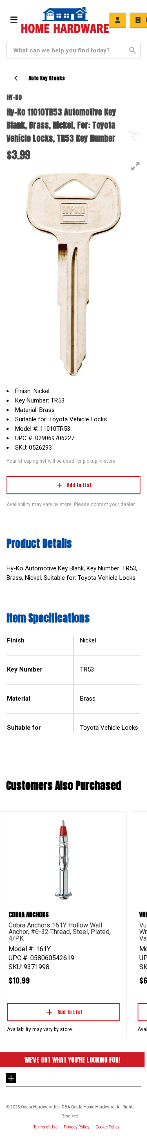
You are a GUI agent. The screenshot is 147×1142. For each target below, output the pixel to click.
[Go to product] (63, 859)
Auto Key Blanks (47, 78)
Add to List (79, 485)
